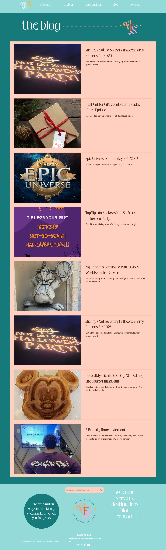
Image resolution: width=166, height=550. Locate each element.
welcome (125, 492)
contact (125, 516)
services (125, 498)
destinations (125, 504)
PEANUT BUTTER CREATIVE (54, 541)
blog (125, 510)
